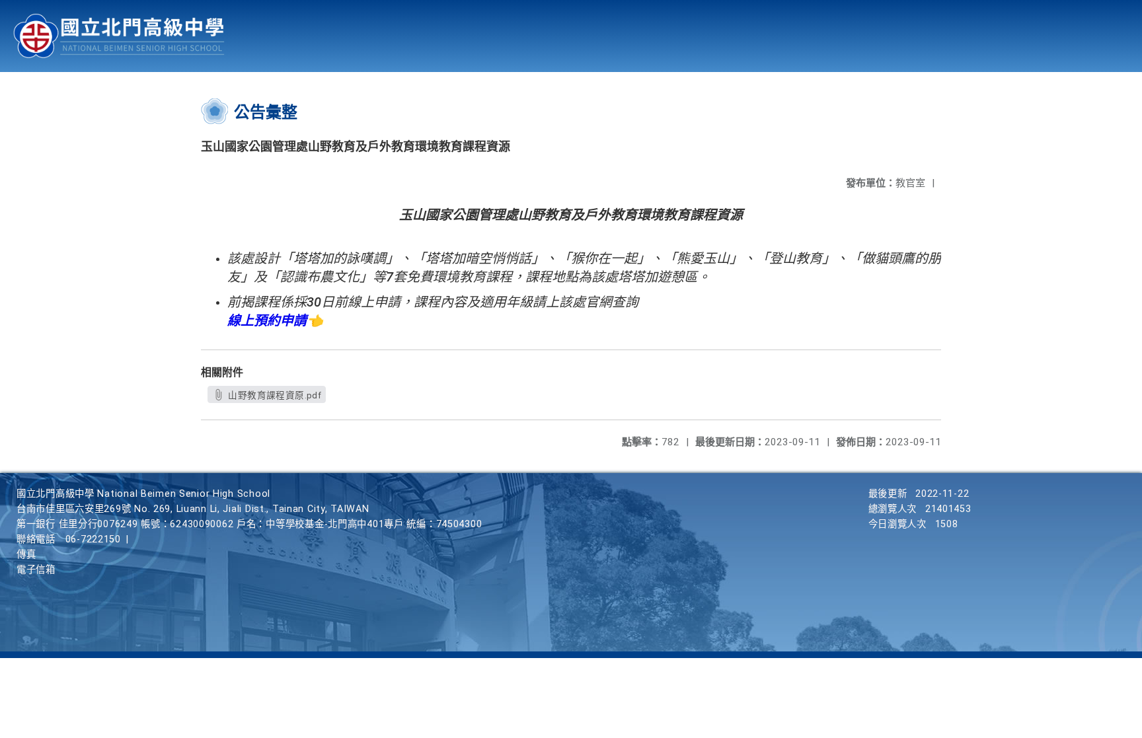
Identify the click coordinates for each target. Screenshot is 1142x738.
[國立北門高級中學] (119, 36)
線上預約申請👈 (275, 320)
